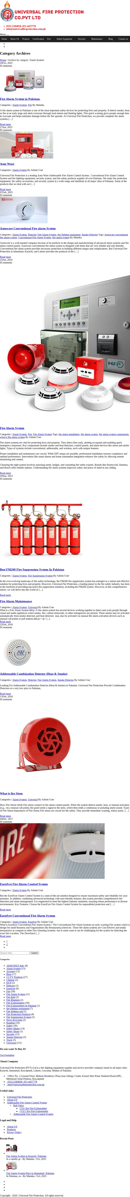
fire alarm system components (114, 434)
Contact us (123, 39)
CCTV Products (14, 977)
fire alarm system (60, 237)
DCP (8, 982)
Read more (5, 124)
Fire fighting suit (14, 1011)
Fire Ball (10, 997)
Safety (9, 1025)
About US (14, 39)
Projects (25, 39)
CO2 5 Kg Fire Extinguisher (34, 1111)
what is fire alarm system (12, 437)
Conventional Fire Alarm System (34, 237)
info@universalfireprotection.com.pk (25, 1084)
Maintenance (97, 39)
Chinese (10, 980)
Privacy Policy (14, 1132)
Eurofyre (32, 922)
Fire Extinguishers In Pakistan (21, 1005)
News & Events (14, 1020)
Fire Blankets (13, 1000)
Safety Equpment (64, 39)
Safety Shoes (12, 1031)
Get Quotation (7, 1055)
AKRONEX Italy (15, 965)
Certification (38, 39)
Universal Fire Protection (19, 1097)
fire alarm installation (68, 434)
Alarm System (19, 105)
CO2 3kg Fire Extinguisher (33, 1108)
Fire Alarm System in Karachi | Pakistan (26, 1156)
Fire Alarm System (47, 234)
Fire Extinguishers (15, 1002)
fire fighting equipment (69, 234)
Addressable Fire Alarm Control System (27, 1102)
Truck (9, 1040)
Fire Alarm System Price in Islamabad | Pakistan (30, 1173)
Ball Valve (18, 1105)
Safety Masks (13, 1028)
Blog (110, 39)
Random (10, 1022)
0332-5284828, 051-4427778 (21, 1081)
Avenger (10, 971)
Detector (32, 234)
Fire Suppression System (40, 575)
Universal (33, 607)
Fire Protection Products (18, 1014)
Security (81, 39)
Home (4, 39)
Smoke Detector (90, 234)
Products (11, 1129)
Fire (49, 39)
